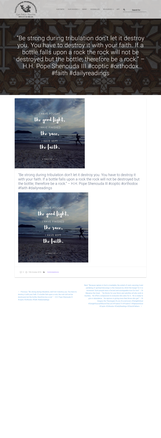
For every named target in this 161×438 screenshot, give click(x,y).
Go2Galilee (95, 9)
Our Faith (60, 9)
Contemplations (53, 272)
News (84, 9)
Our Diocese (73, 9)
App (118, 9)
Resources (107, 9)
